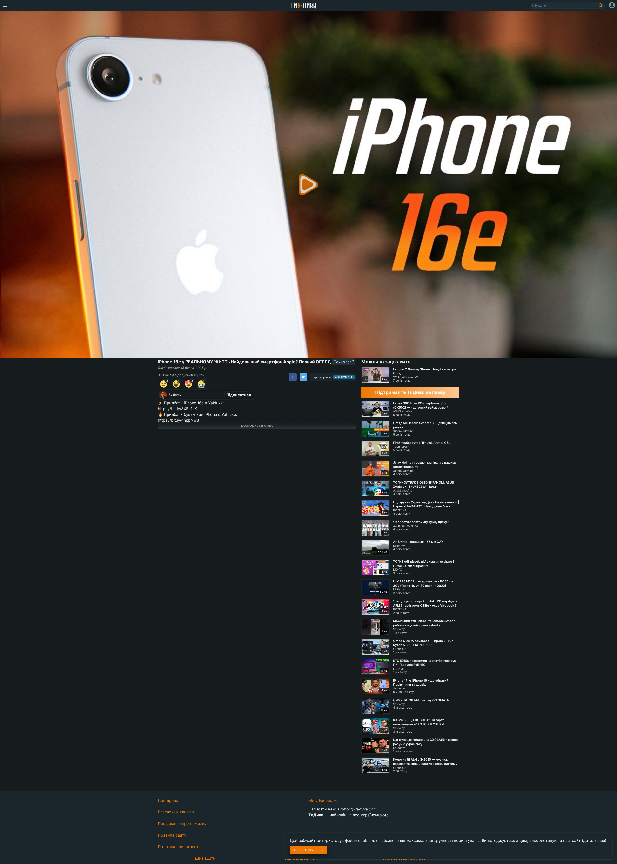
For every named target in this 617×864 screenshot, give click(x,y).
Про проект (169, 800)
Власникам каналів (176, 812)
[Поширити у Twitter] (303, 377)
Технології (344, 361)
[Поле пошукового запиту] (601, 5)
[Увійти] (612, 5)
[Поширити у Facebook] (293, 377)
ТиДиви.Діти (203, 858)
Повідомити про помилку (182, 823)
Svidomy (175, 395)
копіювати (344, 377)
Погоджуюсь (308, 850)
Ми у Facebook (322, 800)
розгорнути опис (257, 425)
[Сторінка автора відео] (163, 395)
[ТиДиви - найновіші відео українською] (303, 6)
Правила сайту (172, 835)
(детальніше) (594, 840)
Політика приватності (179, 846)
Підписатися (238, 394)
